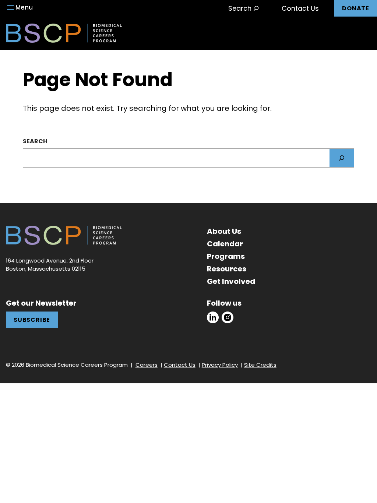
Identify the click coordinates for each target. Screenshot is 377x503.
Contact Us (300, 8)
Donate (355, 8)
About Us (224, 231)
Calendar (225, 244)
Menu (24, 7)
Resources (226, 269)
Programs (226, 256)
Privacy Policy (220, 365)
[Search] (342, 158)
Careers (146, 365)
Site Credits (260, 365)
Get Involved (231, 281)
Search (35, 141)
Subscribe (32, 320)
